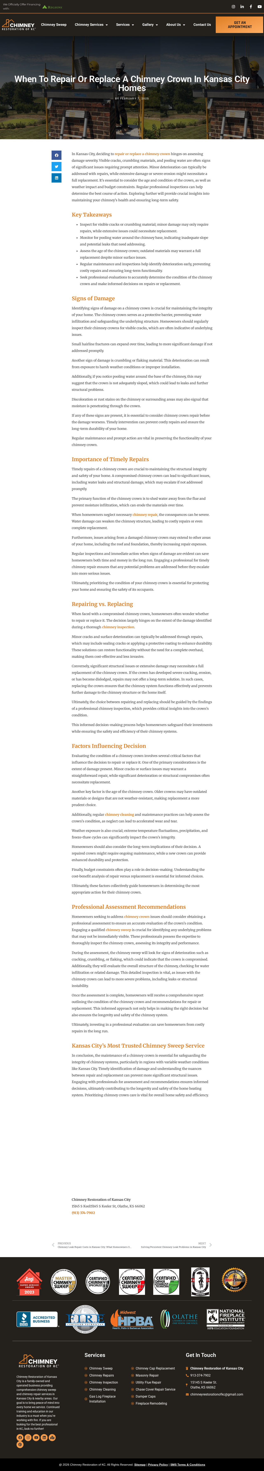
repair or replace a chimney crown (142, 154)
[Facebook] (20, 1437)
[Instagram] (28, 1437)
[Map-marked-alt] (52, 1437)
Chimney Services (89, 24)
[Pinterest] (20, 1444)
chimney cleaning (119, 814)
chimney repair (145, 515)
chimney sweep (118, 930)
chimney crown (137, 917)
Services (123, 24)
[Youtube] (36, 1437)
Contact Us (202, 24)
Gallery (148, 24)
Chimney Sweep (54, 24)
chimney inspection (118, 627)
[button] (56, 155)
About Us (173, 24)
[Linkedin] (44, 1437)
